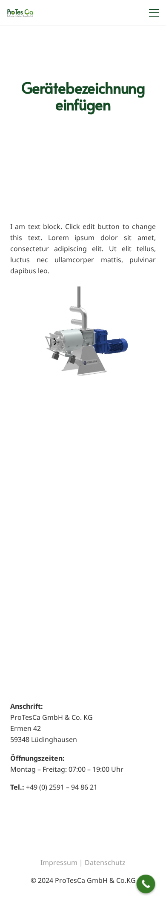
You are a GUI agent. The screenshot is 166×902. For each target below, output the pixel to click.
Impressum (58, 862)
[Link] (20, 13)
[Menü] (152, 12)
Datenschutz (105, 862)
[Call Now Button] (146, 884)
